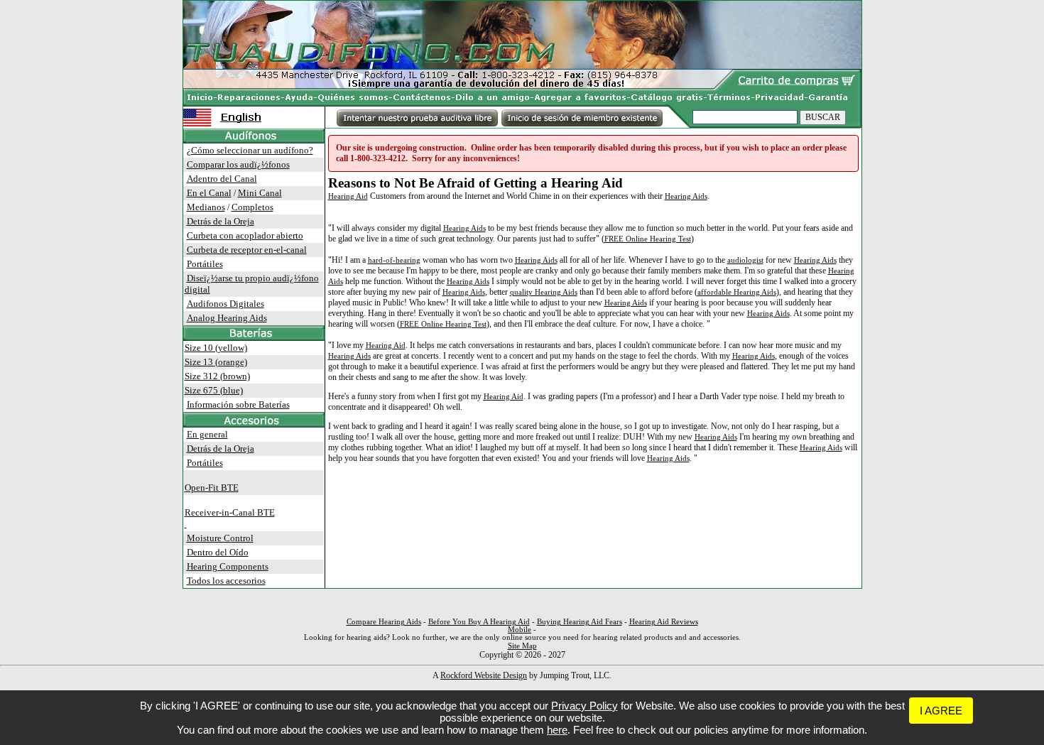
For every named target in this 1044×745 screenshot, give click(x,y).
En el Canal (209, 192)
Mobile (519, 629)
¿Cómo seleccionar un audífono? (250, 150)
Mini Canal (260, 192)
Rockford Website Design (483, 675)
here (557, 730)
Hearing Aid (348, 196)
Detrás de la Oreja (220, 221)
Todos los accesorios (226, 580)
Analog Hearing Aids (227, 317)
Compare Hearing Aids (384, 622)
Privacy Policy (584, 706)
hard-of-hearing (394, 260)
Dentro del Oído (218, 552)
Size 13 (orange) (216, 362)
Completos (252, 207)
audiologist (745, 260)
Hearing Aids (686, 196)
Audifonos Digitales (225, 303)
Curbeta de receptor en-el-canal (247, 249)
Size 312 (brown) (217, 376)
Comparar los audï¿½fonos (238, 164)
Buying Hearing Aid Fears (579, 622)
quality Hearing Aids (543, 292)
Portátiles (205, 264)
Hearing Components (227, 566)
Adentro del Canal (222, 178)
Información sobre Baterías (238, 404)
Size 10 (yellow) (216, 347)
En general (207, 434)
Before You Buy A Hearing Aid (479, 622)
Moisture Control (220, 538)
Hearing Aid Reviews (663, 622)
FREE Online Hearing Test (647, 238)
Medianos (206, 207)
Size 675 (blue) (214, 390)
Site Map (522, 645)
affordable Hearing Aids (736, 292)
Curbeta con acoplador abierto (245, 235)
